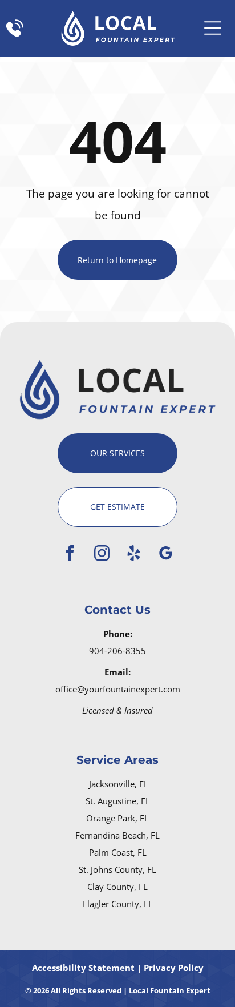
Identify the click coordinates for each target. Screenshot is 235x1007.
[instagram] (101, 555)
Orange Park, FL (117, 818)
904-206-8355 (117, 650)
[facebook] (69, 555)
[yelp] (133, 555)
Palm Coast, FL (118, 852)
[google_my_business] (165, 555)
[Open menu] (212, 28)
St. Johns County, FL (117, 869)
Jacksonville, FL (118, 784)
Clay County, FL (117, 886)
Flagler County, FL (118, 903)
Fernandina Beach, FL (117, 835)
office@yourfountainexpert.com (117, 689)
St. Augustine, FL (118, 801)
